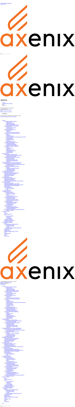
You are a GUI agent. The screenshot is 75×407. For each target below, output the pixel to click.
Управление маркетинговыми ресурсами (11, 172)
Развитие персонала (10, 215)
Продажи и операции (10, 210)
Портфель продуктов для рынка (10, 178)
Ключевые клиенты (10, 138)
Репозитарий (6, 401)
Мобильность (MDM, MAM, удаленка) (11, 231)
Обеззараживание (10, 152)
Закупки (8, 167)
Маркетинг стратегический (7, 177)
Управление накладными (11, 169)
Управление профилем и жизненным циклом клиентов (16, 136)
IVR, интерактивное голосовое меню (13, 132)
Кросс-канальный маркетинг (9, 174)
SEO (7, 189)
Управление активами (8, 219)
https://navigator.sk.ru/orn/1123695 (6, 109)
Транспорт (8, 161)
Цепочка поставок (5, 153)
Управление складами (10, 158)
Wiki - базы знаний (7, 190)
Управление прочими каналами (10, 129)
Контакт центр (9, 130)
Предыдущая (2, 116)
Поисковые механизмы (11, 143)
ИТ (5, 212)
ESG (5, 235)
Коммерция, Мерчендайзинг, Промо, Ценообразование (12, 162)
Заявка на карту (3, 4)
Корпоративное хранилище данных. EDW (11, 183)
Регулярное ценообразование (9, 170)
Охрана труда (9, 216)
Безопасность (6, 229)
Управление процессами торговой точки (11, 311)
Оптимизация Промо (10, 204)
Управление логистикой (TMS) (12, 159)
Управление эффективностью (12, 206)
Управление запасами (10, 323)
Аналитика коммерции (8, 201)
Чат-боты (8, 131)
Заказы (8, 134)
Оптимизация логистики (11, 198)
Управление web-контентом (11, 144)
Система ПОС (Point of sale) (11, 127)
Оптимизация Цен (10, 203)
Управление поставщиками (11, 156)
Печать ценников (10, 128)
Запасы (8, 312)
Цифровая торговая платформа (12, 145)
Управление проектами (8, 221)
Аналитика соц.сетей (10, 195)
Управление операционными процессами (11, 166)
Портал (5, 223)
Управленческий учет (8, 379)
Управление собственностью (9, 220)
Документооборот (10, 218)
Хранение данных (7, 233)
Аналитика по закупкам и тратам (12, 199)
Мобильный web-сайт (10, 123)
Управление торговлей (10, 334)
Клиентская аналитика (10, 192)
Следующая (14, 116)
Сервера (5, 234)
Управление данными (6, 181)
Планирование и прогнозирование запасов (14, 155)
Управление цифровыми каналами (10, 121)
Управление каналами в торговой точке (11, 125)
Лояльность (9, 300)
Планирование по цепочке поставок (10, 154)
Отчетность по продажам (11, 193)
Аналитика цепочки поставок (9, 197)
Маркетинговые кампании (9, 175)
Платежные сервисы (10, 139)
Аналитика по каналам (8, 357)
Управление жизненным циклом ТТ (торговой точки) (13, 346)
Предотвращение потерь (11, 141)
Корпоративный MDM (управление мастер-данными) (13, 184)
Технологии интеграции (8, 182)
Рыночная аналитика (8, 205)
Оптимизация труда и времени (12, 196)
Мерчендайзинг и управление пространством (12, 163)
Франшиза (8, 148)
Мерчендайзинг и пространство (12, 367)
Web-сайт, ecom (9, 122)
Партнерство (6, 176)
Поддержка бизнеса (5, 211)
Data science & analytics (8, 187)
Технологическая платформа (7, 222)
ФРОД (8, 194)
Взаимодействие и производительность (11, 224)
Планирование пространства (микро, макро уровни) (16, 164)
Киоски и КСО (9, 126)
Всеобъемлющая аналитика (11, 368)
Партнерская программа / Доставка (13, 290)
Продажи (8, 140)
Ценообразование (10, 151)
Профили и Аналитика (6, 356)
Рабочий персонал (10, 147)
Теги (3, 403)
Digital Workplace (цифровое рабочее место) (14, 227)
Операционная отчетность (11, 150)
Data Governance (7, 186)
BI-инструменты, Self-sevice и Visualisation (11, 185)
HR (5, 214)
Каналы (3, 120)
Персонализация (9, 137)
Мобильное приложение (11, 289)
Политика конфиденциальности (6, 282)
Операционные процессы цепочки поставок (12, 157)
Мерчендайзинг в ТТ (10, 149)
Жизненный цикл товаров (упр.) (10, 345)
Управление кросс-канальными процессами (12, 133)
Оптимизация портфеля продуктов (13, 207)
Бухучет (5, 378)
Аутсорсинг (9, 217)
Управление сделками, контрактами (13, 168)
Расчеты (8, 226)
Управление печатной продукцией (10, 173)
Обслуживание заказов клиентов (12, 160)
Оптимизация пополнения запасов (13, 200)
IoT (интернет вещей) (10, 225)
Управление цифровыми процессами (10, 142)
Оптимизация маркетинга (11, 208)
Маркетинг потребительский (7, 171)
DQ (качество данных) (10, 390)
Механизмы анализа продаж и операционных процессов (14, 209)
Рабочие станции (7, 230)
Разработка (2, 283)
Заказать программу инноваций (5, 3)
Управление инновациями (9, 179)
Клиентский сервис (10, 301)
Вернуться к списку (8, 116)
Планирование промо (10, 165)
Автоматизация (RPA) (8, 228)
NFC (5, 232)
